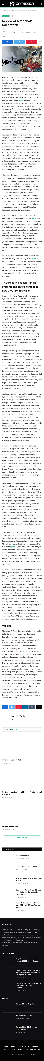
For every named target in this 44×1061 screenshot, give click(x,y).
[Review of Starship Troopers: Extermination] (8, 1030)
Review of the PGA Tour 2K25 (26, 867)
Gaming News (23, 1049)
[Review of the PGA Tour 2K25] (8, 870)
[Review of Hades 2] (8, 858)
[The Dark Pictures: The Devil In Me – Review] (8, 881)
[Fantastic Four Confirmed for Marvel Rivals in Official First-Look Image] (8, 906)
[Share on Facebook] (7, 42)
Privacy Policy (10, 1049)
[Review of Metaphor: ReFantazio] (22, 59)
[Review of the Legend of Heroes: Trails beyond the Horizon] (22, 778)
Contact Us (35, 1049)
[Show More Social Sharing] (40, 42)
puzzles (14, 547)
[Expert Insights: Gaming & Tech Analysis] (22, 3)
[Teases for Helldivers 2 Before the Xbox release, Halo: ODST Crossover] (8, 986)
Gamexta (32, 1054)
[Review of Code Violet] (22, 746)
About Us (13, 1046)
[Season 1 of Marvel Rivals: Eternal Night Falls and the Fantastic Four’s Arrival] (8, 893)
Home (6, 1046)
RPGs (34, 218)
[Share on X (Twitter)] (19, 42)
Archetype (26, 651)
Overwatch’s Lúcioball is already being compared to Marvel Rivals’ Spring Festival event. (28, 973)
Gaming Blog (33, 1046)
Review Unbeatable (10, 826)
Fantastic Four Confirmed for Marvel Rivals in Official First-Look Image (28, 905)
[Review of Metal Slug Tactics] (8, 1007)
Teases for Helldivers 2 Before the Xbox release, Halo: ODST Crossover (28, 986)
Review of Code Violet (11, 760)
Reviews (6, 16)
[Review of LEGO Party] (8, 1018)
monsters (34, 259)
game (21, 100)
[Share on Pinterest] (31, 42)
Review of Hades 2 (22, 855)
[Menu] (3, 3)
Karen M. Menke (13, 33)
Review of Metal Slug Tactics (26, 1004)
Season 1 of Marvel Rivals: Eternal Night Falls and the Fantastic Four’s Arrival (28, 892)
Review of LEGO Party (24, 1015)
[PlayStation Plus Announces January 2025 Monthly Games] (8, 962)
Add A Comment (22, 838)
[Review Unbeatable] (22, 812)
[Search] (41, 3)
